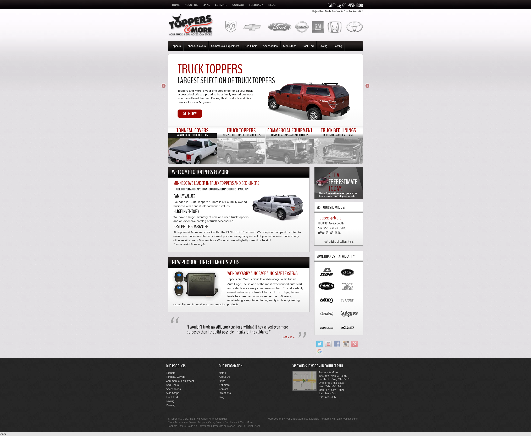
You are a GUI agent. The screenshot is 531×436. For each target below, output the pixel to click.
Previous (164, 86)
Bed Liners (251, 45)
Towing (323, 45)
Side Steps (289, 45)
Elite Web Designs (347, 418)
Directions (225, 393)
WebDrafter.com (294, 418)
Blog (271, 5)
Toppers (176, 45)
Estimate (221, 5)
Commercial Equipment (225, 45)
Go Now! (190, 113)
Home (176, 5)
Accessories (270, 45)
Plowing (337, 45)
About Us (191, 5)
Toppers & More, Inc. (182, 418)
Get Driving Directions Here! (338, 241)
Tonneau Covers (196, 45)
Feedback (256, 5)
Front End (308, 45)
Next (367, 86)
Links (206, 5)
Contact (238, 5)
